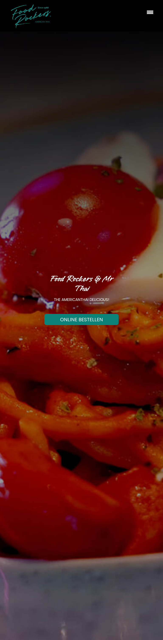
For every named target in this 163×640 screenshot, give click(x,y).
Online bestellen (81, 319)
